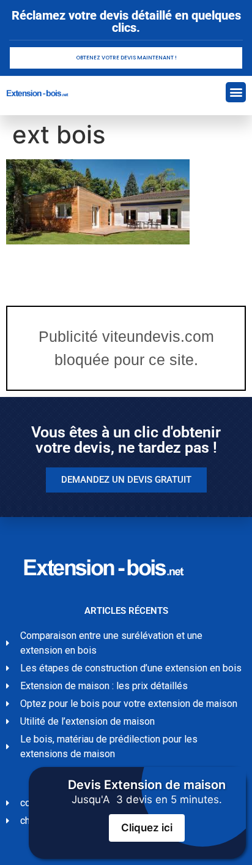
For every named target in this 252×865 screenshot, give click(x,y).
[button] (236, 92)
